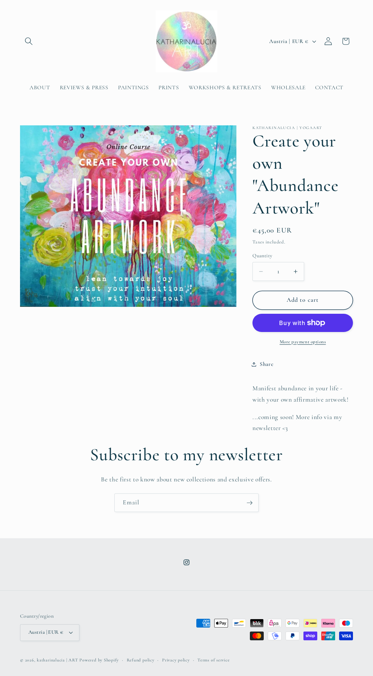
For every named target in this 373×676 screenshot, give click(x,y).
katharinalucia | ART (57, 660)
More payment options (303, 342)
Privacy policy (176, 660)
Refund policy (140, 660)
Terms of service (213, 660)
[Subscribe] (249, 502)
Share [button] (266, 364)
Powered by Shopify (99, 660)
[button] (29, 41)
